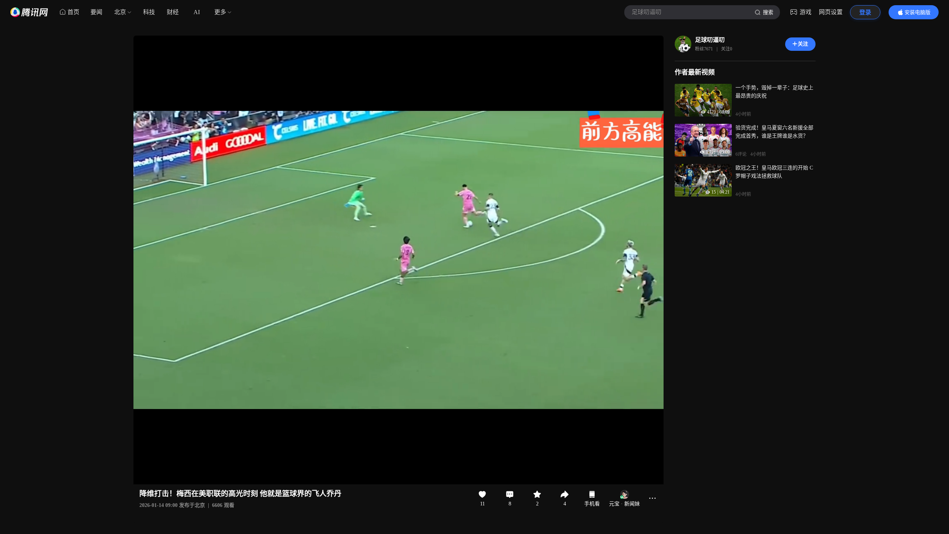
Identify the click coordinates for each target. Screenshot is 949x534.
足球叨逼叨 (710, 40)
